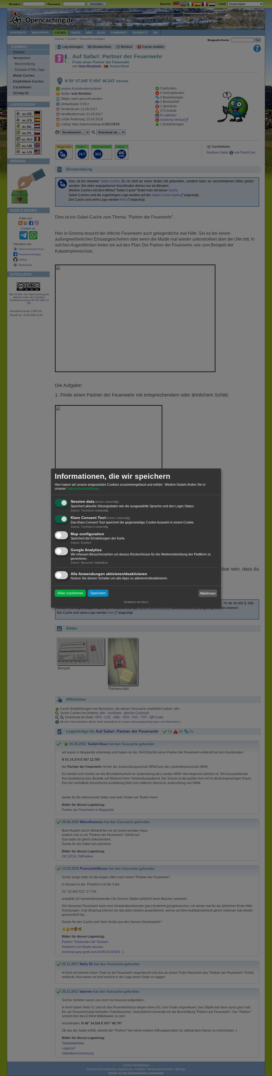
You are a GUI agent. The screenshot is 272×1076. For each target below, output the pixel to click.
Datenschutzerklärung (83, 489)
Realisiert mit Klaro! (136, 602)
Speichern (98, 593)
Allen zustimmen (70, 593)
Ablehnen (208, 593)
